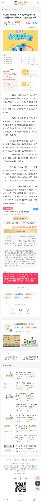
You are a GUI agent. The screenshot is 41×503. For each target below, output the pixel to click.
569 (18, 328)
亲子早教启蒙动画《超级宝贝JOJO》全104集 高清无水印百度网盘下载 (26, 395)
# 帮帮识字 (17, 298)
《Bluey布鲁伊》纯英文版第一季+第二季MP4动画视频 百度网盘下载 (26, 406)
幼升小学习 (31, 294)
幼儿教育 (9, 294)
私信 (36, 23)
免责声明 (16, 460)
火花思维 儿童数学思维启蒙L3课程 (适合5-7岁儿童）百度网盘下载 (26, 437)
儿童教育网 (6, 9)
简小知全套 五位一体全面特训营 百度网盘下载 (26, 427)
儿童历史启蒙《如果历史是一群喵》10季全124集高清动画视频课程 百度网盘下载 (25, 385)
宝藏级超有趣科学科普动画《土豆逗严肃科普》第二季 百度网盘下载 (26, 374)
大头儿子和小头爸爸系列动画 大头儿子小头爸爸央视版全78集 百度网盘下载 (25, 417)
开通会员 (21, 231)
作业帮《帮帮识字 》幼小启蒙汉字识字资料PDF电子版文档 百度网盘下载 (19, 16)
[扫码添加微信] (37, 488)
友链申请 (8, 460)
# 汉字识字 (27, 298)
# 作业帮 (7, 298)
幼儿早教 (14, 9)
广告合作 (25, 460)
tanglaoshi (12, 22)
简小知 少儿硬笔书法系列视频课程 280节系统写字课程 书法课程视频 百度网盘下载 (26, 448)
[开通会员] (37, 483)
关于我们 (33, 460)
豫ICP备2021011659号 (20, 474)
